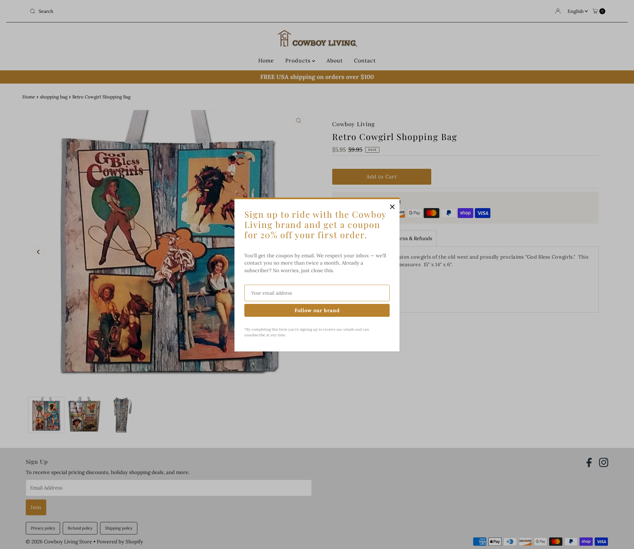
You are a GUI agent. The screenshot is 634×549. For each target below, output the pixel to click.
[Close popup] (392, 206)
